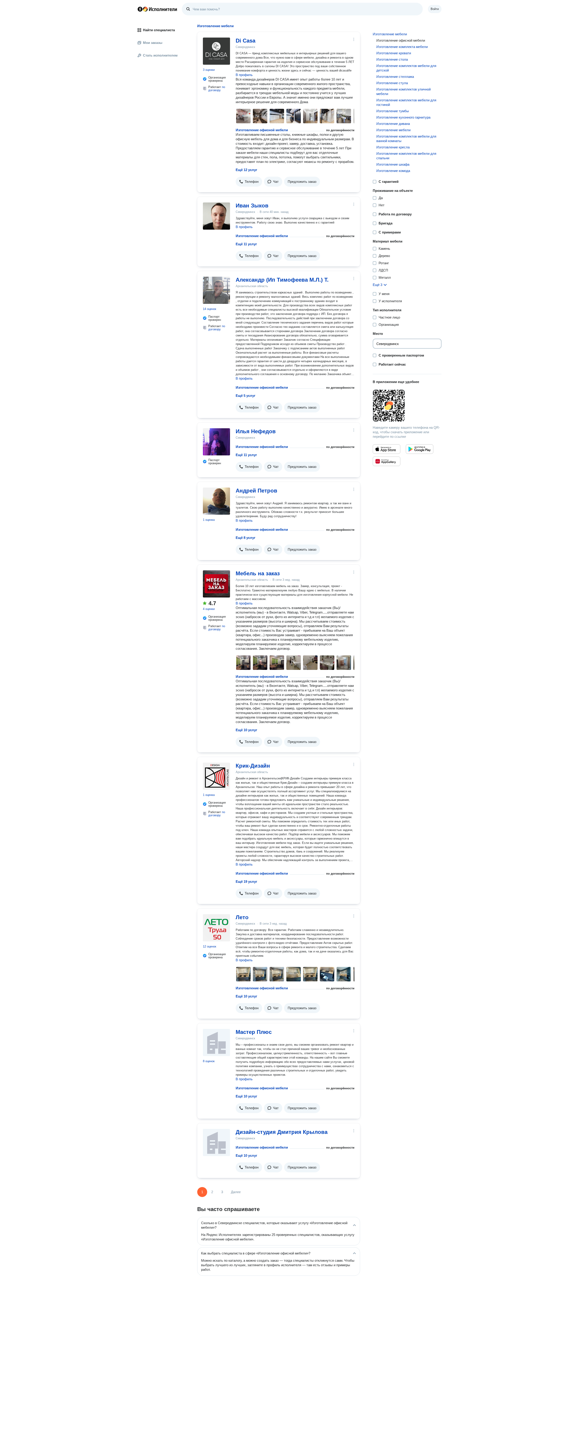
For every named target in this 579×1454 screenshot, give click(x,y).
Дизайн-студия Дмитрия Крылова (281, 1132)
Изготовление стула (392, 83)
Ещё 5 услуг (245, 395)
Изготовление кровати (393, 53)
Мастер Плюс (254, 1032)
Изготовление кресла (393, 147)
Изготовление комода (393, 171)
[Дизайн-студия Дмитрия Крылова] (216, 1142)
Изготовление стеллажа (395, 77)
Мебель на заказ (258, 573)
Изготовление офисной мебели (262, 130)
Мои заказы (152, 43)
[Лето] (216, 927)
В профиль (244, 75)
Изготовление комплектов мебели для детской (406, 68)
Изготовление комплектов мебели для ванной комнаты (406, 138)
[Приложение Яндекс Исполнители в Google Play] (419, 449)
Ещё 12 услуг (246, 170)
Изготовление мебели (390, 34)
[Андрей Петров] (216, 501)
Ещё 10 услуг (246, 730)
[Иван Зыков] (216, 216)
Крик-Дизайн (253, 766)
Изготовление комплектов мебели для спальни (406, 156)
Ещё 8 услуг (245, 538)
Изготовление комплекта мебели (402, 47)
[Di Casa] (216, 51)
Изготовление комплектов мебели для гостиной (406, 102)
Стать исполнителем (160, 55)
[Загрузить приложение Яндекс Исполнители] (407, 406)
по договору (216, 88)
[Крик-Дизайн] (216, 776)
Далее (236, 1192)
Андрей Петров (256, 491)
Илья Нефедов (256, 431)
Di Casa (245, 41)
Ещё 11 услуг (246, 244)
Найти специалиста (159, 30)
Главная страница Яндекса (140, 9)
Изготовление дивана (393, 124)
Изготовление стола (392, 59)
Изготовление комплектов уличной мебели (403, 91)
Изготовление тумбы (392, 111)
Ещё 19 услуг (246, 881)
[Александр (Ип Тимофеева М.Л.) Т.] (216, 290)
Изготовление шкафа (392, 164)
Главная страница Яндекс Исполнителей (157, 9)
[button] (249, 182)
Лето (242, 917)
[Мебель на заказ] (216, 583)
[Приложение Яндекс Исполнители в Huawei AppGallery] (386, 461)
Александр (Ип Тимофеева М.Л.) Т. (282, 280)
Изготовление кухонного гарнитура (403, 117)
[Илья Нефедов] (216, 441)
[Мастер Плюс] (216, 1042)
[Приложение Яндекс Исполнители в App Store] (386, 449)
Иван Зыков (252, 205)
